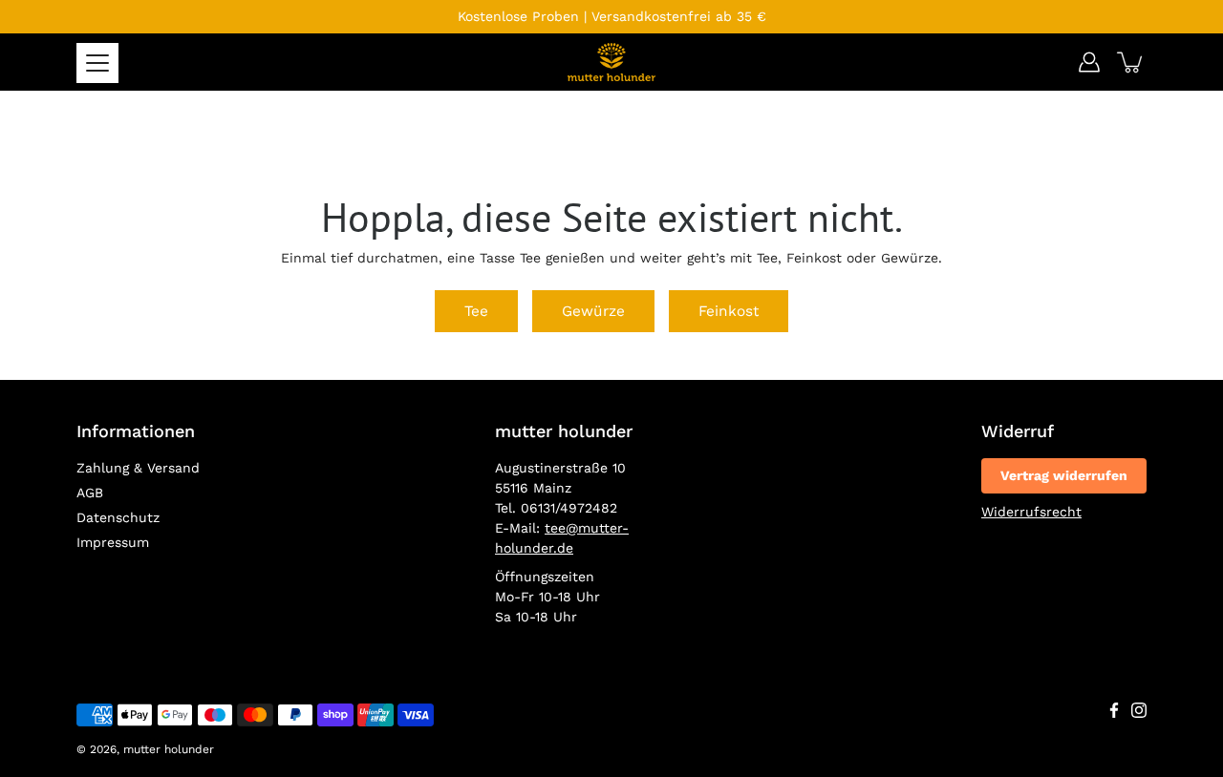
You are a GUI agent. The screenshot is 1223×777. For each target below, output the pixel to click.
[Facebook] (1114, 710)
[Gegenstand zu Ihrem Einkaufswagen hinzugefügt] (1131, 62)
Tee (476, 311)
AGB (89, 492)
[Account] (1089, 62)
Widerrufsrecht (1031, 511)
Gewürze (593, 311)
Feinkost (728, 311)
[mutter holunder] (611, 62)
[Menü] (97, 63)
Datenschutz (118, 517)
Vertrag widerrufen (1063, 475)
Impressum (112, 542)
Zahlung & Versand (138, 467)
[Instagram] (1139, 710)
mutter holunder (168, 749)
